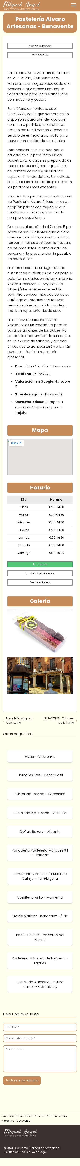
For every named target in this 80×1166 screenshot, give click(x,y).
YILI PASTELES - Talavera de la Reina (58, 720)
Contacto (21, 1148)
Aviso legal (39, 1152)
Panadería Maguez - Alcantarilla (20, 720)
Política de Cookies (17, 1152)
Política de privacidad (44, 1148)
